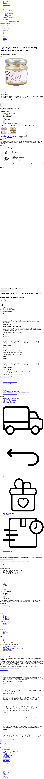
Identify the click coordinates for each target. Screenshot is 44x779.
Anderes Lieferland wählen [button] (5, 749)
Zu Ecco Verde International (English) (6, 747)
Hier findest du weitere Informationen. (6, 559)
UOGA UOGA (5, 390)
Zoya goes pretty (6, 48)
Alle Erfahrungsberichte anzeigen (6, 311)
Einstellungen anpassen (15, 668)
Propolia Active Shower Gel (7, 401)
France (7, 758)
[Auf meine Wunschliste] (0, 105)
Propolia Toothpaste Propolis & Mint (9, 402)
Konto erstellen (5, 30)
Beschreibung (3, 139)
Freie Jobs (4, 634)
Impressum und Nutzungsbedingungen (9, 646)
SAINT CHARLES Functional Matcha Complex (11, 398)
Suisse (7, 766)
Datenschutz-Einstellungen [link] (7, 650)
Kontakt (6, 14)
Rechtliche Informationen (5, 167)
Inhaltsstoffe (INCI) (4, 161)
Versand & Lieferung (6, 606)
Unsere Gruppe (5, 632)
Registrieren (5, 616)
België (7, 774)
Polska (7, 762)
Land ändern (11, 642)
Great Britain (10, 755)
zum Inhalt (4, 2)
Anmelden (4, 615)
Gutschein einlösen (6, 619)
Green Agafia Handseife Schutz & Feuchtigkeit (11, 391)
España (7, 756)
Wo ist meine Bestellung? (9, 10)
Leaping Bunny (14, 160)
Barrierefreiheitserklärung (7, 649)
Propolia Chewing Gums (7, 399)
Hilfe (3, 9)
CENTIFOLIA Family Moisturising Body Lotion (11, 393)
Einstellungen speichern (4, 739)
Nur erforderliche (8, 668)
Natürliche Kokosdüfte (6, 384)
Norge (7, 777)
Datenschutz (5, 647)
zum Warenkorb (5, 3)
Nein (20, 332)
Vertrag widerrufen (3, 654)
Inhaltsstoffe (5, 624)
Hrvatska (8, 761)
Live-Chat (6, 16)
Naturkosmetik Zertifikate (7, 625)
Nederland (9, 772)
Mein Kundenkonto (6, 611)
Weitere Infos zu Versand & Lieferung (6, 109)
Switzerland (10, 768)
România (8, 759)
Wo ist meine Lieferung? (7, 618)
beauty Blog (5, 623)
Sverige (7, 760)
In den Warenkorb (3, 103)
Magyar (7, 763)
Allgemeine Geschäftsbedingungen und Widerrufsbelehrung (13, 648)
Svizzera (8, 767)
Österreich (9, 752)
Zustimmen (2, 668)
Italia (6, 753)
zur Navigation (5, 1)
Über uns (4, 631)
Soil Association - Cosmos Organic (24, 160)
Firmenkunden (5, 610)
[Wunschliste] (3, 32)
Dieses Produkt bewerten (5, 377)
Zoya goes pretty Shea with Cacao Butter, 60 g (9, 136)
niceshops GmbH (8, 644)
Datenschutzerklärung (32, 666)
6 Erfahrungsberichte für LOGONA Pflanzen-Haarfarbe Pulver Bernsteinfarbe (16, 392)
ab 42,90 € (12, 6)
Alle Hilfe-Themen (8, 15)
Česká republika (12, 770)
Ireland (7, 771)
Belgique (8, 773)
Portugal (7, 775)
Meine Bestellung (6, 605)
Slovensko (9, 769)
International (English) (15, 751)
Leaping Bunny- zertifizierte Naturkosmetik (10, 382)
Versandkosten (7, 12)
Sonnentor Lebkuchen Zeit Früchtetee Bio (10, 394)
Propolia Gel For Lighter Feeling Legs (9, 400)
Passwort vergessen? (6, 617)
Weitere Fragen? (5, 609)
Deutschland (10, 754)
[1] (13, 163)
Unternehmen (5, 652)
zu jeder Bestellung (11, 7)
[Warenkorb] (23, 34)
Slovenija (8, 757)
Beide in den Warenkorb (4, 138)
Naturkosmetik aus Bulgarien (7, 383)
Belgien (7, 776)
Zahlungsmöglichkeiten (9, 13)
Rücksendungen (7, 11)
